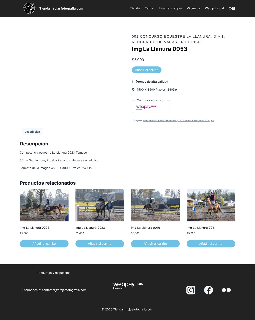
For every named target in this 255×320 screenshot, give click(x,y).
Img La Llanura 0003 (34, 227)
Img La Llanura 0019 (145, 227)
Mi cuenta (193, 8)
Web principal (214, 8)
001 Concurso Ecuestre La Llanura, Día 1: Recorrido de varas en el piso (178, 120)
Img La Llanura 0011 (201, 227)
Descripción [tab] (32, 131)
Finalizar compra (170, 8)
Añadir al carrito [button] (44, 243)
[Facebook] (208, 290)
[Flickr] (226, 290)
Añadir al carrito (146, 70)
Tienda (135, 8)
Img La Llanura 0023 (90, 227)
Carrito (149, 8)
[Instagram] (191, 290)
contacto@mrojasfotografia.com (64, 290)
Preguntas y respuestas (53, 273)
